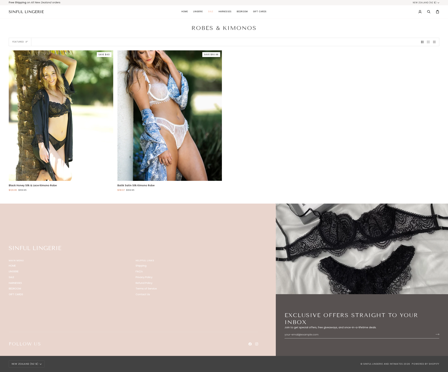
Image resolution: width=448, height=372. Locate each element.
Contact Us (143, 294)
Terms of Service (146, 288)
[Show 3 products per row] (428, 42)
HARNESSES (15, 283)
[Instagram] (256, 344)
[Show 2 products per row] (422, 42)
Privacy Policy (144, 277)
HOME (12, 265)
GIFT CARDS (16, 294)
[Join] (436, 334)
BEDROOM (15, 288)
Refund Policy (144, 283)
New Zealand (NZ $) (424, 2)
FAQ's (139, 271)
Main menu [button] (16, 260)
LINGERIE (14, 271)
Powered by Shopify (425, 364)
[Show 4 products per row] (435, 42)
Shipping (141, 265)
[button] (198, 11)
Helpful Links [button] (145, 260)
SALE (11, 277)
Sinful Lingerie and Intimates (383, 364)
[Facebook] (250, 344)
